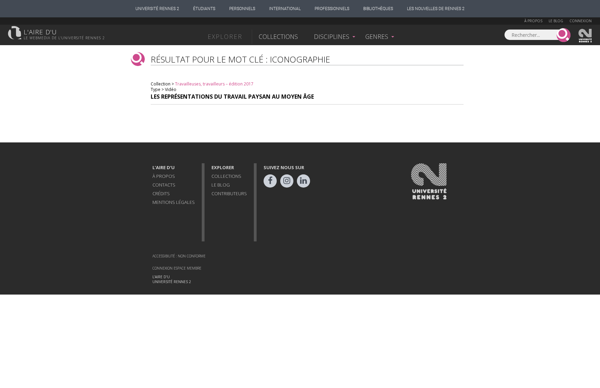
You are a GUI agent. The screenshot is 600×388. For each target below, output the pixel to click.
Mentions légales (173, 202)
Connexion (580, 20)
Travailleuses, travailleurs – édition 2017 (214, 84)
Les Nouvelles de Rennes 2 (436, 8)
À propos (533, 20)
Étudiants (204, 8)
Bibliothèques (378, 8)
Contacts (163, 185)
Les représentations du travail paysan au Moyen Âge (232, 96)
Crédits (161, 193)
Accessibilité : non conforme (179, 256)
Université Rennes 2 (157, 8)
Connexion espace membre (176, 268)
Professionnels (332, 8)
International (285, 8)
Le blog (556, 20)
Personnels (242, 8)
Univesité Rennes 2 (585, 36)
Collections (278, 36)
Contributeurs (229, 193)
